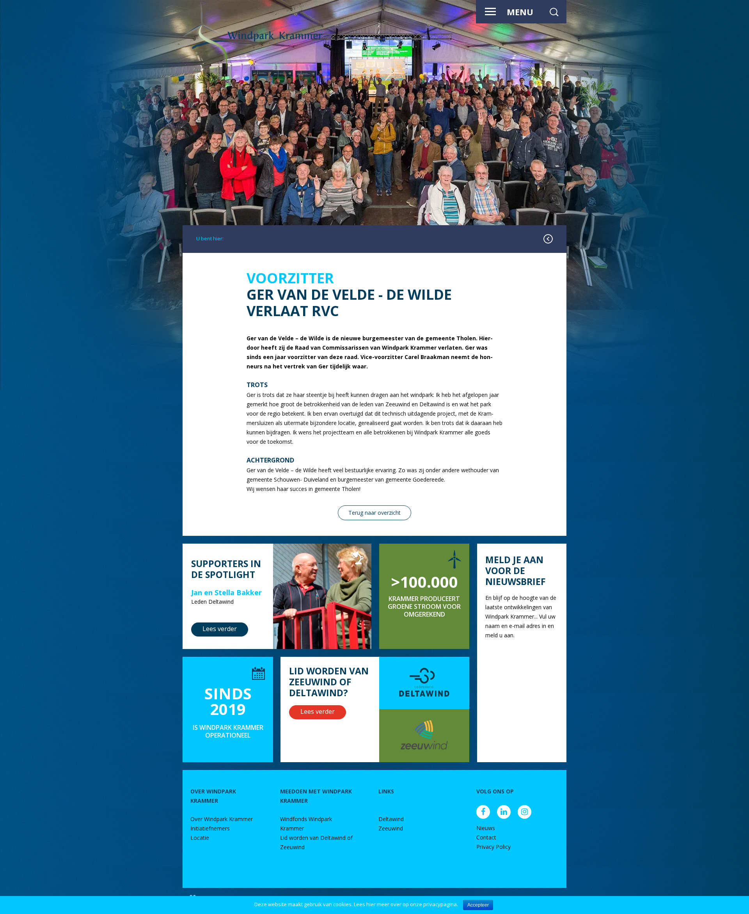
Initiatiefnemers (210, 828)
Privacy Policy (493, 846)
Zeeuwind (390, 828)
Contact (486, 837)
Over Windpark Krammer (221, 819)
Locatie (199, 837)
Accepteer (478, 905)
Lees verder (219, 628)
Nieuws (485, 828)
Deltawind (391, 819)
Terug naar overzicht (374, 512)
